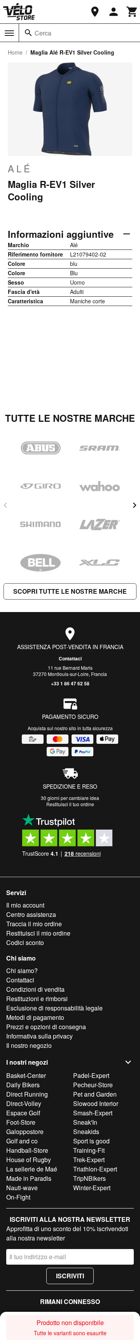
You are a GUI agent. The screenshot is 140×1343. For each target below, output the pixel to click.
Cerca (43, 32)
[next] (134, 505)
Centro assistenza (31, 914)
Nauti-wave (22, 1187)
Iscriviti (70, 1275)
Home (15, 52)
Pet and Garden (95, 1094)
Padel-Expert (91, 1075)
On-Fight (18, 1197)
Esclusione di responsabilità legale (54, 1007)
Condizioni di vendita (35, 989)
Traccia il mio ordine (34, 923)
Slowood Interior (95, 1103)
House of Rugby (28, 1159)
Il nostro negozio (29, 1045)
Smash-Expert (92, 1112)
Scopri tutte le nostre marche (70, 591)
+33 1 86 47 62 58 (70, 683)
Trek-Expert (89, 1159)
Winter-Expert (91, 1187)
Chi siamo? (22, 970)
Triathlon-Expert (95, 1168)
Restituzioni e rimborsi (37, 998)
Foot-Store (20, 1122)
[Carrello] (132, 11)
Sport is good (91, 1140)
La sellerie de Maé (31, 1168)
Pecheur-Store (93, 1084)
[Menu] (9, 33)
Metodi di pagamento (35, 1017)
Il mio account (25, 905)
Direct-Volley (23, 1103)
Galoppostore (25, 1131)
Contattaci (70, 658)
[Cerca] (28, 33)
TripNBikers (89, 1178)
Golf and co (22, 1140)
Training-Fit (89, 1150)
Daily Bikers (23, 1084)
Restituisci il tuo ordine (70, 804)
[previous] (5, 505)
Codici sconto (25, 942)
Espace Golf (23, 1112)
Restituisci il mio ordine (38, 933)
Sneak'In (85, 1122)
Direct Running (27, 1094)
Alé (20, 168)
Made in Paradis (28, 1178)
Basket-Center (26, 1075)
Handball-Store (27, 1150)
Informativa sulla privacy (39, 1036)
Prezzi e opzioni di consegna (46, 1026)
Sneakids (86, 1131)
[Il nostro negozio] (95, 11)
